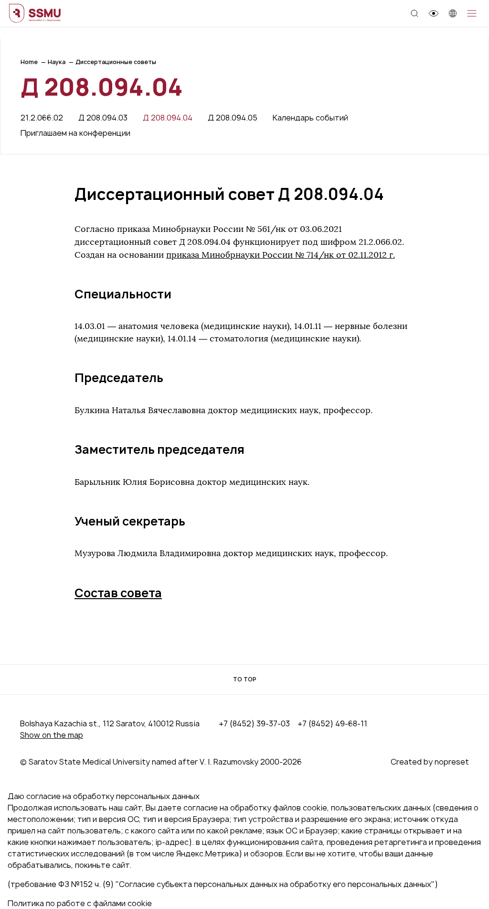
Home (29, 62)
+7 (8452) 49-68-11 (332, 723)
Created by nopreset (430, 761)
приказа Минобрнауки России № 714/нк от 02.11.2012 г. (280, 255)
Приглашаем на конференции (75, 133)
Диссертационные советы (115, 62)
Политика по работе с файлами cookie (80, 903)
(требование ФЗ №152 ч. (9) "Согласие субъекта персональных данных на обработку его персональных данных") (223, 884)
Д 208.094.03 (103, 117)
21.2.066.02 (42, 117)
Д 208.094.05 (232, 117)
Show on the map (51, 735)
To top (244, 679)
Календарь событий (310, 117)
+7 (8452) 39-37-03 (254, 723)
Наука (56, 62)
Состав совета (118, 593)
